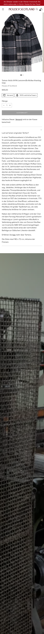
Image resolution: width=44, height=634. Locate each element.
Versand (18, 119)
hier (14, 235)
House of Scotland (9, 86)
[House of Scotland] (21, 9)
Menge (5, 101)
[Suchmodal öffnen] (37, 9)
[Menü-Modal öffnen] (3, 9)
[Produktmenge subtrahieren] (10, 105)
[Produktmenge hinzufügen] (4, 105)
